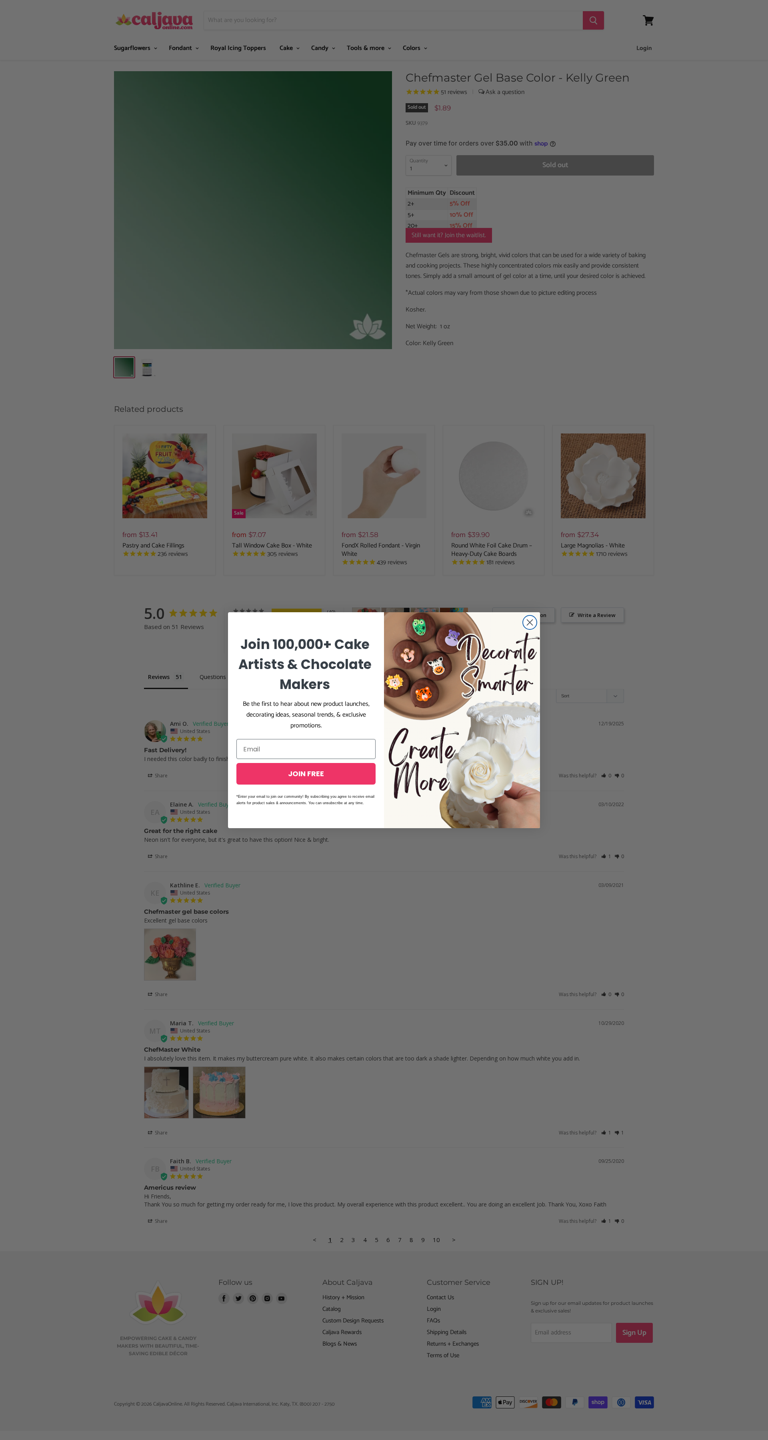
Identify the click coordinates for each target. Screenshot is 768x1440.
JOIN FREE (306, 774)
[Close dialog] (530, 622)
